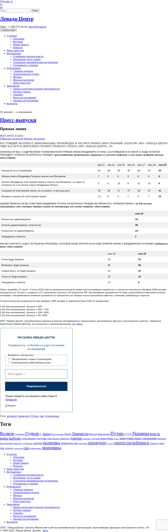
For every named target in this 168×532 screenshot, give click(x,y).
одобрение (28, 443)
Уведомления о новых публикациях (31, 359)
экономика (51, 447)
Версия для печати (34, 138)
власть (155, 434)
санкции (154, 443)
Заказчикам (13, 85)
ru (1, 4)
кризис (116, 439)
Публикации (14, 68)
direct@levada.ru (37, 26)
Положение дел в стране (27, 59)
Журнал (17, 77)
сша (26, 448)
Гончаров (19, 434)
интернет (12, 416)
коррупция (106, 438)
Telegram (11, 399)
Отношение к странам (25, 65)
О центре (12, 35)
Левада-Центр (17, 19)
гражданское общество (58, 438)
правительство (69, 443)
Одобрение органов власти (28, 56)
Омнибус (18, 94)
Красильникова (58, 434)
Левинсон (80, 433)
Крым (67, 434)
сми (42, 416)
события (9, 448)
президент (24, 416)
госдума (41, 438)
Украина (140, 433)
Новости (18, 47)
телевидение (52, 416)
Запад (47, 434)
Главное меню (8, 30)
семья (161, 443)
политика (51, 442)
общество (17, 443)
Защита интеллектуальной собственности (36, 88)
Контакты (12, 103)
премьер (110, 443)
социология (18, 448)
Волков (7, 433)
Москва (93, 434)
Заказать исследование (26, 100)
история (96, 438)
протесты (122, 442)
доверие (76, 438)
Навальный (104, 434)
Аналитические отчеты (26, 74)
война (4, 438)
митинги (161, 438)
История (18, 41)
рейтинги (140, 442)
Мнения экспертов (23, 80)
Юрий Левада (21, 44)
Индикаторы (14, 53)
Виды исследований (24, 97)
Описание (18, 38)
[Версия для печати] (11, 138)
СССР (127, 434)
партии (37, 443)
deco (45, 530)
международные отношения (138, 438)
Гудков (32, 433)
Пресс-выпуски (15, 50)
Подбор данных (22, 91)
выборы (15, 438)
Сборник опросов (23, 71)
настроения (6, 443)
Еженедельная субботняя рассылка (31, 362)
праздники (83, 443)
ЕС (40, 434)
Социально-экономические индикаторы (35, 62)
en (1, 7)
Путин (34, 416)
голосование (28, 438)
